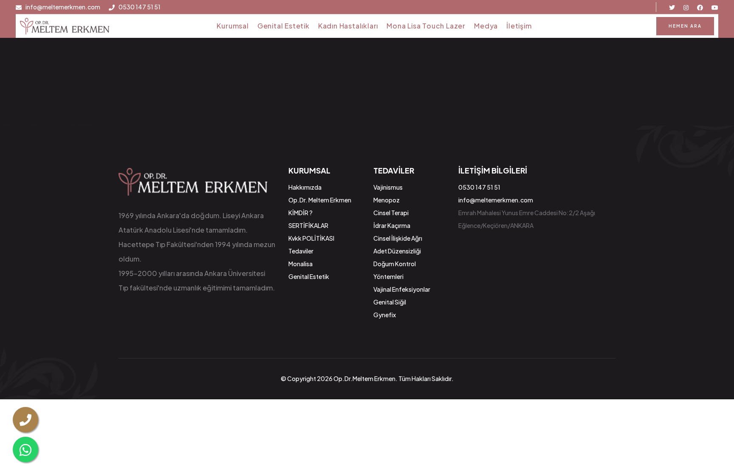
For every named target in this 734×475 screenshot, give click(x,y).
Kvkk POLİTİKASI (311, 238)
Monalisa (300, 263)
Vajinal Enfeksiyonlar (401, 289)
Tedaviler (300, 251)
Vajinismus (388, 187)
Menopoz (386, 200)
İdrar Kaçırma (391, 225)
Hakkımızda (305, 187)
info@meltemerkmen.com (62, 7)
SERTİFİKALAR (308, 225)
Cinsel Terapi (391, 212)
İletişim (518, 25)
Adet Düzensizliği (397, 251)
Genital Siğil (389, 302)
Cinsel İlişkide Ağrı (397, 238)
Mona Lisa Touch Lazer (426, 25)
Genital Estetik (283, 25)
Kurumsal (232, 25)
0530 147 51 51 (140, 7)
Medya (486, 25)
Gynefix (384, 315)
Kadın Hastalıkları (348, 25)
